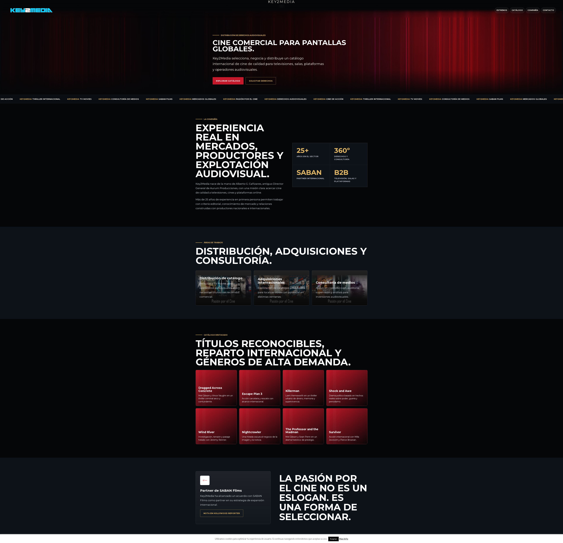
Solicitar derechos (261, 81)
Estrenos (502, 10)
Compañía (533, 10)
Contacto (548, 10)
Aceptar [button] (333, 539)
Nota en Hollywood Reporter (222, 513)
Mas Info (343, 538)
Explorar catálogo (228, 81)
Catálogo (517, 10)
